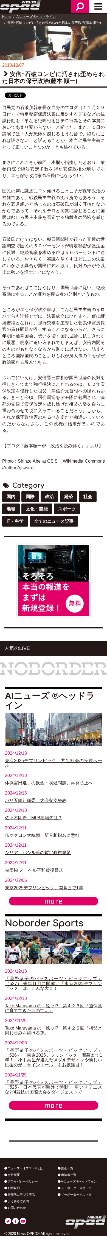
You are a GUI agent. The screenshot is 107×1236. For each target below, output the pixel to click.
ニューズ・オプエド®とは (25, 1168)
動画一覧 (66, 1168)
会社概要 (13, 1174)
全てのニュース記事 (54, 521)
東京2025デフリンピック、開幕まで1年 (44, 887)
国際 (30, 496)
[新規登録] (53, 580)
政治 (49, 496)
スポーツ (67, 509)
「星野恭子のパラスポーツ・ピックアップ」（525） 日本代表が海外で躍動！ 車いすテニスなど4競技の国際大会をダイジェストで (53, 1087)
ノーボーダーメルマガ (75, 1194)
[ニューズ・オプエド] (21, 6)
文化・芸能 (37, 509)
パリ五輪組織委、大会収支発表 (35, 800)
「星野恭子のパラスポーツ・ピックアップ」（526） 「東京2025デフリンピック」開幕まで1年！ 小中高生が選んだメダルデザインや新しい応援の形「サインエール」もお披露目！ (53, 1057)
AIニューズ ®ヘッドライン (36, 17)
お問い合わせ (16, 1207)
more (53, 901)
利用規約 (13, 1188)
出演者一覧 (68, 1174)
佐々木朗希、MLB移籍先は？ (33, 817)
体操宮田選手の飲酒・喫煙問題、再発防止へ (49, 783)
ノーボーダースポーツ (75, 1188)
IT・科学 (15, 521)
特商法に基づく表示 (21, 1194)
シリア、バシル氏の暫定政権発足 (38, 852)
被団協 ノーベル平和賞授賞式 (34, 870)
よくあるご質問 (18, 1201)
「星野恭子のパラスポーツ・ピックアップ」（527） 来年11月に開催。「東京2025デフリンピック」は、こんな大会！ (53, 983)
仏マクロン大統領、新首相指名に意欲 (42, 835)
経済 (68, 496)
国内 (11, 496)
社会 (87, 496)
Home (6, 17)
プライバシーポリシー (22, 1181)
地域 (11, 509)
